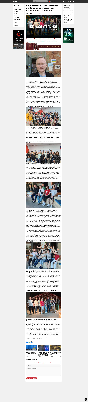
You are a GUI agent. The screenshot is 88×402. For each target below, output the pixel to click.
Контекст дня (16, 5)
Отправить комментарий (31, 378)
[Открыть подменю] (23, 11)
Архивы (15, 13)
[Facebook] (63, 1)
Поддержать (52, 1)
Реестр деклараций (17, 19)
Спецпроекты (16, 17)
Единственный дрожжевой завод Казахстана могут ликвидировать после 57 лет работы (68, 9)
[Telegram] (68, 1)
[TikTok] (73, 1)
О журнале (16, 25)
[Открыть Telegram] (86, 399)
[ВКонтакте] (27, 342)
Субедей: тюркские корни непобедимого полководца (67, 15)
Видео (15, 15)
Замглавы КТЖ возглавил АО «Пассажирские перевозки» (68, 20)
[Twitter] (32, 342)
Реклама (15, 22)
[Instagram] (65, 1)
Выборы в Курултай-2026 (17, 7)
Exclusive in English (17, 9)
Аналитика (16, 11)
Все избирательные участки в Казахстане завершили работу (55, 353)
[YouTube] (70, 1)
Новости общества (29, 13)
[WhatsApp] (29, 342)
